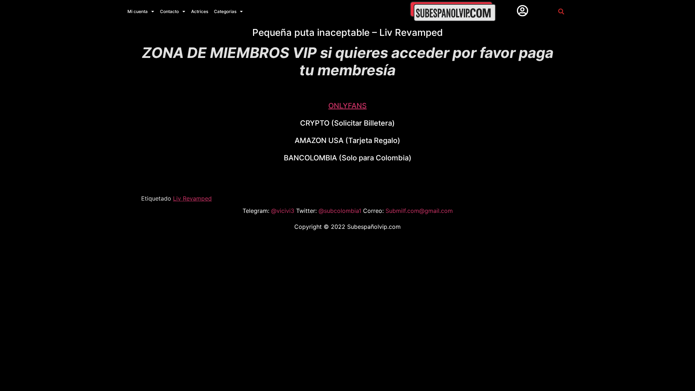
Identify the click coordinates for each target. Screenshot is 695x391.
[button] (560, 11)
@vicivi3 (283, 210)
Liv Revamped (192, 198)
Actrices (199, 11)
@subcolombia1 (341, 210)
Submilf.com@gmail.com (419, 210)
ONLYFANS (347, 105)
